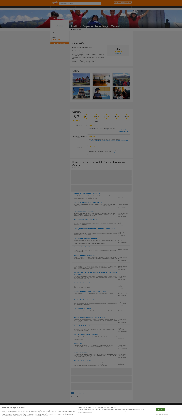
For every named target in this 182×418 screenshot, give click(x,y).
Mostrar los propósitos (162, 414)
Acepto (160, 409)
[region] (91, 411)
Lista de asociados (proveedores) (85, 412)
